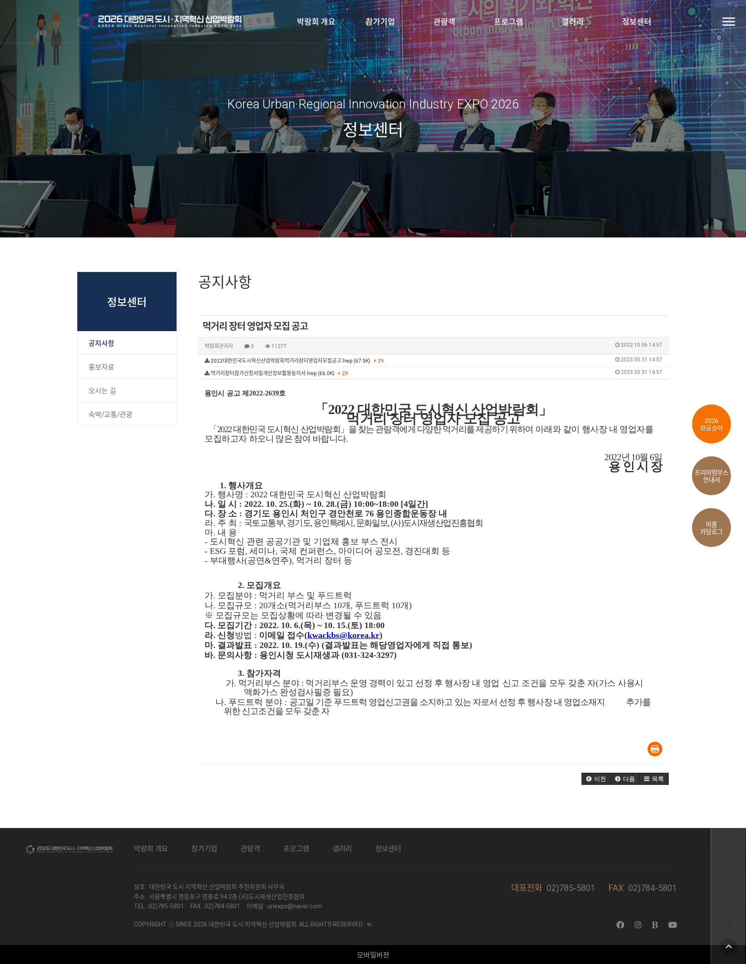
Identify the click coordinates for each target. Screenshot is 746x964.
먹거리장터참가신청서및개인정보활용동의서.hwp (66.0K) (435, 372)
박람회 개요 (316, 21)
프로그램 (508, 21)
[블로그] (655, 924)
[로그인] (728, 920)
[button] (596, 779)
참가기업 (380, 21)
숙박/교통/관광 (111, 415)
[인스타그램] (638, 924)
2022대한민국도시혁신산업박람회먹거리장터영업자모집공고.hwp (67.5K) (435, 360)
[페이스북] (620, 924)
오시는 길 (102, 391)
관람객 (444, 21)
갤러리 (573, 21)
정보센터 (636, 21)
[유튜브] (672, 924)
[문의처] (728, 897)
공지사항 (101, 343)
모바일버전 (373, 955)
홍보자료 (101, 367)
